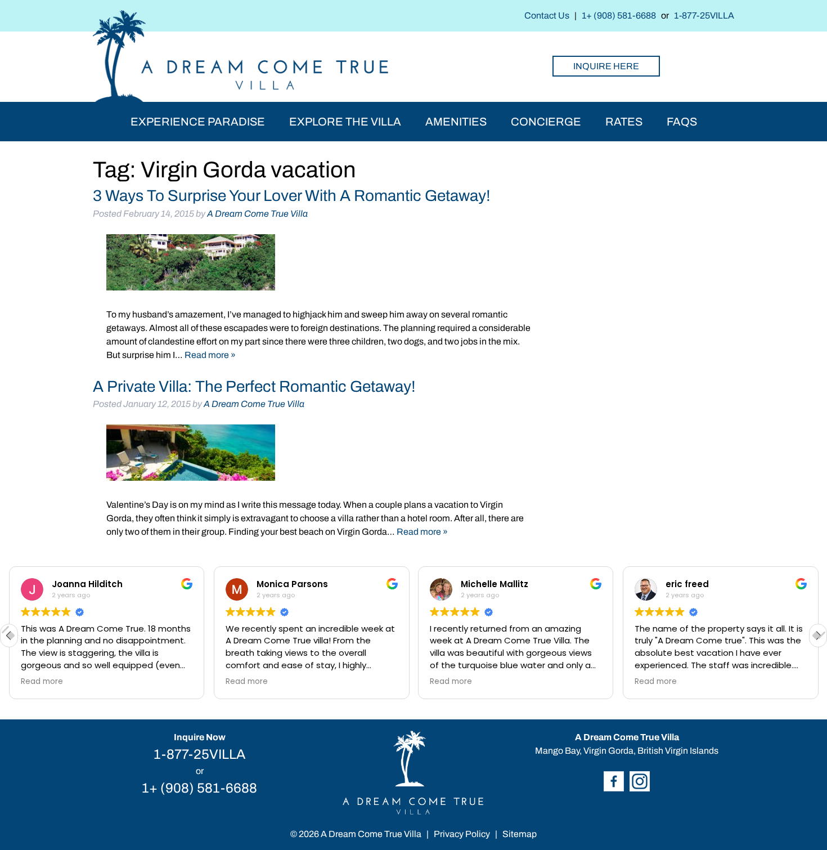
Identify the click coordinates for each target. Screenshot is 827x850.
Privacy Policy (462, 834)
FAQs (682, 121)
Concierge (546, 121)
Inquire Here (606, 66)
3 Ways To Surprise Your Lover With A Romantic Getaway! (292, 195)
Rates (623, 121)
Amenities (456, 121)
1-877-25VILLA (704, 15)
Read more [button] (42, 682)
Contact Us (546, 15)
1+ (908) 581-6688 (619, 15)
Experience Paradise (198, 121)
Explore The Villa (345, 121)
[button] (818, 635)
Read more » (210, 355)
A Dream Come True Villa (257, 213)
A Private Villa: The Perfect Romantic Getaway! (254, 386)
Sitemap (519, 834)
